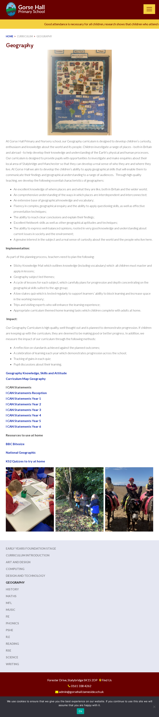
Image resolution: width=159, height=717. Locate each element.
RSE (8, 650)
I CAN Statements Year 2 (23, 404)
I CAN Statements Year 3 (23, 410)
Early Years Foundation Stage (31, 548)
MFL (9, 603)
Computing (15, 569)
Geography (44, 36)
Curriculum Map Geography (26, 378)
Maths (11, 596)
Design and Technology (25, 575)
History (12, 589)
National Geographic (21, 452)
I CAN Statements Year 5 (23, 421)
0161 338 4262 (81, 686)
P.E (8, 616)
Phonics (12, 623)
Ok (80, 711)
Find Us (107, 680)
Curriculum (25, 36)
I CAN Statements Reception (26, 393)
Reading (12, 643)
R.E (8, 637)
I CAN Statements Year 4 (23, 415)
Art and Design (18, 562)
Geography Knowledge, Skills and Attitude (36, 373)
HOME (9, 36)
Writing (12, 664)
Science (12, 657)
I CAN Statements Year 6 (23, 426)
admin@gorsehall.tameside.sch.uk (81, 692)
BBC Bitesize (15, 444)
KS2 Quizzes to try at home (25, 461)
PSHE (9, 630)
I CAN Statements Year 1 (23, 398)
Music (10, 609)
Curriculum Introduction (27, 555)
